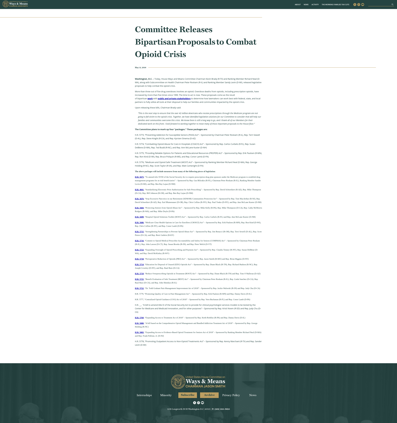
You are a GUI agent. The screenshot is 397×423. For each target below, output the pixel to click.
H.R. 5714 (139, 264)
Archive (209, 395)
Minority (166, 395)
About (298, 4)
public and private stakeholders (174, 98)
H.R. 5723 (139, 250)
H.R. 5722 (139, 288)
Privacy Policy (231, 395)
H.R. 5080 (139, 323)
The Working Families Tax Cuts (335, 4)
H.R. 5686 (139, 222)
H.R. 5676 (139, 199)
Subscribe (187, 395)
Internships (144, 395)
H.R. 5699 (139, 217)
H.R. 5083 (139, 332)
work (150, 98)
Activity (315, 4)
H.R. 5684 (139, 208)
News (306, 4)
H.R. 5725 (139, 279)
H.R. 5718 (139, 259)
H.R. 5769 (139, 317)
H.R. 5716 (139, 241)
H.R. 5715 (139, 231)
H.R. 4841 (139, 189)
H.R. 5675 (139, 177)
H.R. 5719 (139, 273)
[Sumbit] (392, 4)
